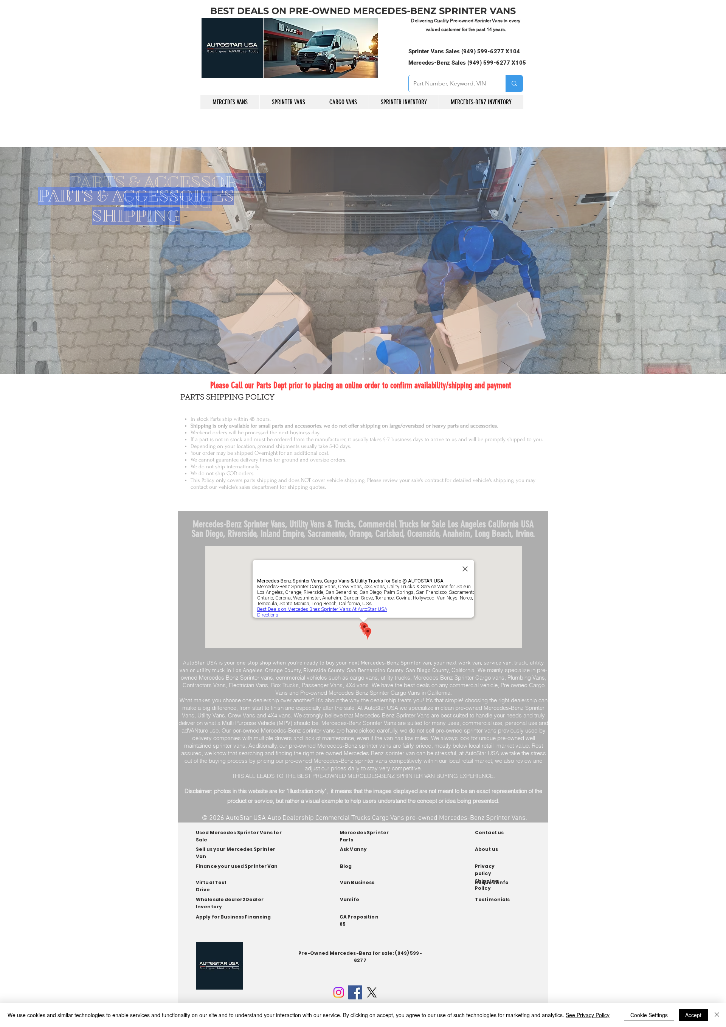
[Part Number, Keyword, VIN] (514, 83)
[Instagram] (339, 992)
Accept (693, 1015)
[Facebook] (355, 992)
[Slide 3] (370, 359)
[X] (372, 992)
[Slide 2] (363, 359)
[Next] (684, 260)
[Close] (716, 1015)
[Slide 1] (356, 359)
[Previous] (41, 260)
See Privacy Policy (588, 1015)
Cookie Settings (649, 1015)
